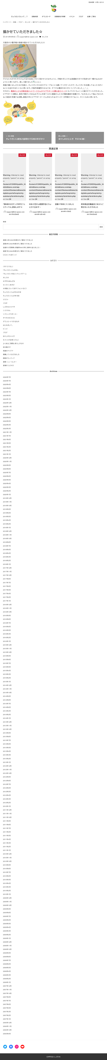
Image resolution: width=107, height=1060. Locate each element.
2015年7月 (7, 663)
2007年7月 (7, 1001)
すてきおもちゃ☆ (9, 318)
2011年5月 (7, 835)
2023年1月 (7, 399)
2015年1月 (7, 682)
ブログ (5, 332)
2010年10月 (7, 861)
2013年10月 (7, 729)
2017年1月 (7, 601)
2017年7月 (7, 582)
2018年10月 (7, 538)
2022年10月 (7, 410)
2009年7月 (7, 916)
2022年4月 (7, 425)
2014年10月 (7, 692)
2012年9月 (7, 777)
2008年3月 (7, 975)
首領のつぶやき (8, 365)
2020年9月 (7, 465)
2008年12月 (7, 942)
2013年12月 (7, 722)
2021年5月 (7, 443)
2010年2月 (7, 890)
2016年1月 (7, 641)
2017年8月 (7, 579)
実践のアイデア (8, 351)
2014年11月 (7, 689)
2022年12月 (7, 403)
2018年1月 (7, 564)
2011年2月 (7, 846)
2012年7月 (7, 784)
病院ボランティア (9, 358)
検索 (4, 222)
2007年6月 (7, 1004)
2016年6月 (7, 626)
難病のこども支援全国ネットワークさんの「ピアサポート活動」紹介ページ (38, 91)
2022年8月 (7, 414)
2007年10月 (7, 993)
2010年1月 (7, 894)
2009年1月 (7, 938)
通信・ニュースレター (10, 362)
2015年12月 (7, 645)
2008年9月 (7, 953)
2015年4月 (7, 670)
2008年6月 (7, 964)
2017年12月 (7, 568)
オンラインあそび (9, 285)
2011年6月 (7, 832)
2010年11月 (7, 858)
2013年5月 (7, 747)
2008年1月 (7, 982)
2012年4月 (7, 795)
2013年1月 (7, 762)
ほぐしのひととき (9, 336)
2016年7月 (7, 623)
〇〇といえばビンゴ (10, 255)
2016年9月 (7, 615)
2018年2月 (7, 560)
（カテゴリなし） (8, 266)
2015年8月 (7, 659)
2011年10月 (7, 817)
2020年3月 (7, 487)
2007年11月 (7, 989)
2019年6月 (7, 513)
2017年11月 (7, 571)
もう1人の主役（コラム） (11, 340)
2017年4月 (7, 593)
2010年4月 (7, 883)
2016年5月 (7, 630)
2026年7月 (7, 377)
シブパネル (6, 310)
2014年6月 (7, 707)
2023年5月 (7, 395)
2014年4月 (7, 711)
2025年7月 (7, 381)
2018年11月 (7, 535)
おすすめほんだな (9, 281)
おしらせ (45, 37)
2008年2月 (7, 979)
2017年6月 (7, 586)
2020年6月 (7, 476)
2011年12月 (7, 810)
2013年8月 (7, 736)
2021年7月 (7, 436)
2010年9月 (7, 865)
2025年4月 (7, 384)
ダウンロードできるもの (11, 321)
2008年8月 (7, 957)
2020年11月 (7, 461)
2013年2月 (7, 759)
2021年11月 (7, 432)
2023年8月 (7, 388)
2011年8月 (7, 825)
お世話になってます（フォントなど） (15, 288)
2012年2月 (7, 803)
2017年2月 (7, 597)
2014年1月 (7, 718)
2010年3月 (7, 887)
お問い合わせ (99, 2)
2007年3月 (7, 1011)
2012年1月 (7, 806)
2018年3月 (7, 557)
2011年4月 (7, 839)
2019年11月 (7, 502)
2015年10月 (7, 652)
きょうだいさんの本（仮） (11, 296)
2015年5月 (7, 667)
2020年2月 (7, 491)
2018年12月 (7, 531)
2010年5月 (7, 880)
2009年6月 (7, 920)
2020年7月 (7, 472)
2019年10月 (7, 505)
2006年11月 (7, 1026)
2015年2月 (7, 678)
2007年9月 (7, 997)
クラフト (5, 299)
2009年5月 (7, 924)
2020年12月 (7, 458)
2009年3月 (7, 931)
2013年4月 (7, 751)
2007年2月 (7, 1015)
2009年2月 (7, 935)
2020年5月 (7, 480)
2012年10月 (7, 773)
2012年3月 (7, 799)
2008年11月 (7, 946)
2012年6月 (7, 788)
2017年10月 (7, 575)
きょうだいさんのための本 (12, 292)
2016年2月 (7, 637)
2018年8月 (7, 542)
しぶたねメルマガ (9, 307)
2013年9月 (7, 733)
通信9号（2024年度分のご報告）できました (17, 244)
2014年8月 (7, 700)
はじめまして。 (8, 325)
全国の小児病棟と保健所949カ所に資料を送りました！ (22, 247)
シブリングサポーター (10, 314)
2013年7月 (7, 740)
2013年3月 (7, 755)
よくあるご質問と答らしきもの (13, 343)
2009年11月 (7, 902)
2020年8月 (7, 469)
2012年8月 (7, 781)
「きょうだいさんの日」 (10, 270)
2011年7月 (7, 828)
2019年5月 (7, 516)
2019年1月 (7, 527)
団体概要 (91, 2)
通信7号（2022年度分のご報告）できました (17, 251)
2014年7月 (7, 703)
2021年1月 (7, 454)
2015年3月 (7, 674)
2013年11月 (7, 725)
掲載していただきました (11, 354)
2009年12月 (7, 898)
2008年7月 (7, 960)
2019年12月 (7, 498)
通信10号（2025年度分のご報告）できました (18, 240)
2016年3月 (7, 634)
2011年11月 (7, 813)
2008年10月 (7, 949)
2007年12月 (7, 986)
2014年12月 (7, 685)
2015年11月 (7, 648)
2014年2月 (7, 714)
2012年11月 (7, 769)
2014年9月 (7, 696)
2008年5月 (7, 968)
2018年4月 (7, 553)
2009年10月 (7, 905)
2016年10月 (7, 612)
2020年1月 (7, 494)
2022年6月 (7, 417)
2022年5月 (7, 421)
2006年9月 (7, 1034)
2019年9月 (7, 509)
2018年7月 (7, 546)
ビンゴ (5, 329)
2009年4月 (7, 927)
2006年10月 (7, 1030)
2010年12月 (7, 854)
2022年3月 (7, 428)
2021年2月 (7, 450)
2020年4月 (7, 483)
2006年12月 (7, 1023)
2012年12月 (7, 766)
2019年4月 (7, 520)
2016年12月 (7, 604)
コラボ (5, 303)
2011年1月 (7, 850)
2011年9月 (7, 821)
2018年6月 (7, 549)
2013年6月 (7, 744)
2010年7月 (7, 872)
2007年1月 (7, 1019)
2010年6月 (7, 876)
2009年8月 (7, 912)
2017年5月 (7, 590)
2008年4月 (7, 971)
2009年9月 (7, 909)
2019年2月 (7, 524)
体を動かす (7, 347)
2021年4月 (7, 447)
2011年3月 (7, 843)
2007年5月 (7, 1008)
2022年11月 (7, 406)
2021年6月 (7, 439)
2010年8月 (7, 868)
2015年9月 (7, 656)
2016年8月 (7, 619)
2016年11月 (7, 608)
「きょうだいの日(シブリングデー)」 (15, 274)
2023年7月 (7, 392)
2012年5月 (7, 791)
